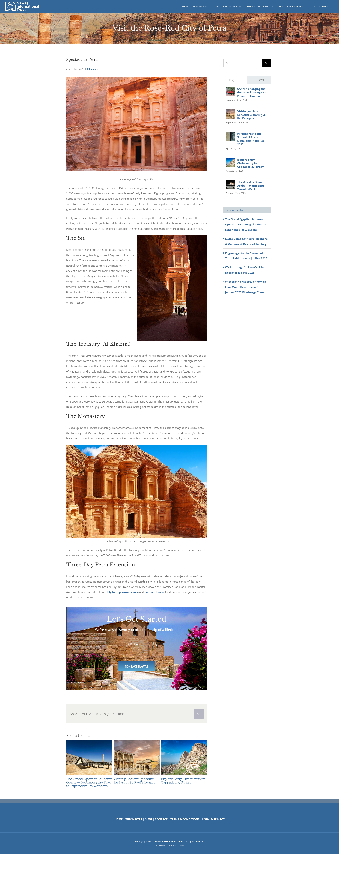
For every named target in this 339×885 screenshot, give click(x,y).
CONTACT (161, 819)
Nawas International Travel (168, 841)
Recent (259, 80)
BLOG (148, 819)
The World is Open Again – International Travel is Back (251, 185)
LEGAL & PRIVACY (213, 819)
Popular (235, 80)
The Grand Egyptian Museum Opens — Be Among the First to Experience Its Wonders (83, 757)
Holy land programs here (122, 592)
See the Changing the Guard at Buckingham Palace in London (251, 92)
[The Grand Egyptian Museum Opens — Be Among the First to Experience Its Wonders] (89, 757)
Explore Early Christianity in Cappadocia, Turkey (177, 757)
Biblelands (92, 69)
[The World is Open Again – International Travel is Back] (230, 183)
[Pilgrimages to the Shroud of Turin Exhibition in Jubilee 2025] (230, 134)
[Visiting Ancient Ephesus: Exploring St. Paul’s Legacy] (137, 757)
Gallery (95, 757)
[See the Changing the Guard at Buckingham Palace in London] (230, 89)
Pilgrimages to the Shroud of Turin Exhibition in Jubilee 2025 (250, 139)
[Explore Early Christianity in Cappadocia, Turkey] (184, 757)
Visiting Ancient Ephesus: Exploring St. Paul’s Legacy (130, 757)
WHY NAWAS (133, 819)
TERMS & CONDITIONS (184, 819)
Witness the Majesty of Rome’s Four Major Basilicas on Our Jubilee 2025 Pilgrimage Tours (245, 287)
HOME (119, 819)
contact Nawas (154, 592)
